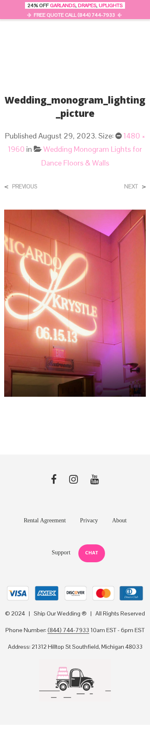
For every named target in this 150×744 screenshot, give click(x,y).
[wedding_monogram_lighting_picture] (75, 302)
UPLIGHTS (110, 5)
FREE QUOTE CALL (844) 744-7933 (74, 15)
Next (131, 186)
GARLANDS (62, 5)
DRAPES (87, 5)
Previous (24, 186)
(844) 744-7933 (68, 630)
